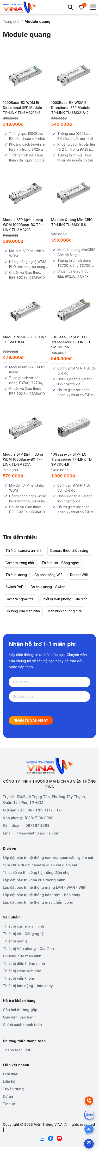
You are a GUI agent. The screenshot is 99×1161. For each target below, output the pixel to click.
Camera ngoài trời (19, 599)
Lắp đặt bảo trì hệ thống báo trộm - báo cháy (41, 895)
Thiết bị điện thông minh (24, 963)
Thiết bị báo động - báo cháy (28, 985)
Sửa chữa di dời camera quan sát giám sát (40, 865)
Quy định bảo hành (19, 1017)
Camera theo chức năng (69, 550)
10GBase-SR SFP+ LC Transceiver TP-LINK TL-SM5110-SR (72, 342)
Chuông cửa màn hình (23, 611)
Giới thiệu (11, 1074)
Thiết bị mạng (16, 575)
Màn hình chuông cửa (65, 611)
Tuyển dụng (13, 1089)
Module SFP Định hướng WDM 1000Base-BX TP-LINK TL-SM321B (23, 225)
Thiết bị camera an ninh (24, 550)
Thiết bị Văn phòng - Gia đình (64, 599)
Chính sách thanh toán (22, 1024)
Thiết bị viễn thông (19, 978)
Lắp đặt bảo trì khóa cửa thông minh (34, 880)
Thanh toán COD (17, 1050)
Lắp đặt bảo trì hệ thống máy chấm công (38, 902)
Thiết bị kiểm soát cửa (22, 971)
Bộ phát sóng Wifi (48, 575)
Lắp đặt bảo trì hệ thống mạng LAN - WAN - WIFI (44, 887)
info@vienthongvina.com (37, 833)
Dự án (8, 1096)
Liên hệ (9, 1081)
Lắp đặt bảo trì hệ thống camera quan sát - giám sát (48, 857)
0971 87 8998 (37, 825)
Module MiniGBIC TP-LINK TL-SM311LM (25, 339)
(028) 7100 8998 (39, 818)
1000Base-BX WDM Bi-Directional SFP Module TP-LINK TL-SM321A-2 (70, 108)
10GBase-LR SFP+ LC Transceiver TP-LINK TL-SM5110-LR (72, 459)
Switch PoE (14, 587)
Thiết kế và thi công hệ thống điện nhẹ (36, 872)
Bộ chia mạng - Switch (48, 587)
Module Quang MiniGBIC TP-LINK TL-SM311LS (72, 222)
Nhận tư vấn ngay (30, 720)
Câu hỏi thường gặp (20, 1009)
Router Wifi (79, 575)
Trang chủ (11, 21)
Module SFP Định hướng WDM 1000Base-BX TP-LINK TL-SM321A (23, 459)
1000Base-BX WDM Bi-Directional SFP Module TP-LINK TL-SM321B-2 (22, 108)
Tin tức (9, 1103)
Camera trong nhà (20, 563)
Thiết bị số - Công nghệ (60, 563)
